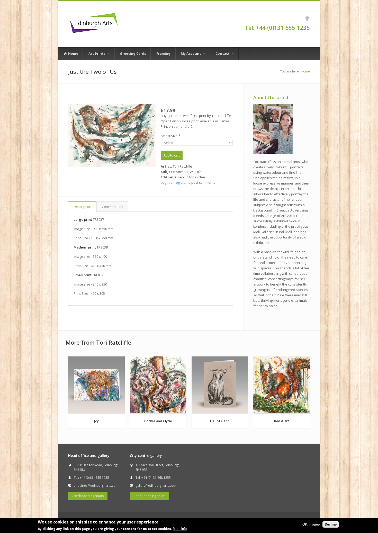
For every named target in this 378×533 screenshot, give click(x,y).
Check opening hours (88, 495)
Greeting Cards (133, 53)
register (181, 182)
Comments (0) (112, 206)
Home (72, 53)
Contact (222, 53)
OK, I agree (311, 524)
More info (180, 529)
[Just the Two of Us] (112, 135)
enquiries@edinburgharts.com (96, 485)
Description (82, 206)
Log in (165, 182)
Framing (163, 53)
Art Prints (97, 53)
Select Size (170, 135)
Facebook (307, 18)
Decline (331, 524)
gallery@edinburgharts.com (156, 485)
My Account (191, 53)
